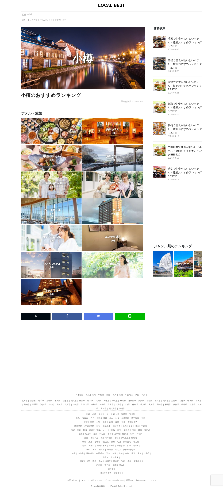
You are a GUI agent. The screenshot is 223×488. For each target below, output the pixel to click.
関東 (94, 395)
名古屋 (136, 442)
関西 (121, 395)
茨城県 (82, 401)
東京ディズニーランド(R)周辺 (102, 430)
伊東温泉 (125, 438)
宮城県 (49, 401)
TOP (24, 14)
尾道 (133, 453)
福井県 (166, 401)
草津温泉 (78, 426)
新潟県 (141, 401)
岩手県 (41, 401)
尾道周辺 (117, 473)
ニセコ (108, 414)
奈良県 (76, 404)
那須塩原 (106, 426)
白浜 (121, 453)
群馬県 (98, 401)
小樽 (94, 414)
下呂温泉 (105, 442)
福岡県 (168, 404)
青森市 (85, 418)
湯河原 (147, 430)
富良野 (132, 414)
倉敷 (127, 453)
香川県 (143, 404)
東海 (115, 395)
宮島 (139, 453)
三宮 (108, 453)
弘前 (78, 418)
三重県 (35, 404)
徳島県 (135, 404)
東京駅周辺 (132, 422)
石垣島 (99, 465)
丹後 (84, 445)
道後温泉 (114, 457)
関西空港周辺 (129, 449)
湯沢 (81, 434)
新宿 (111, 422)
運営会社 (130, 480)
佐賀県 (176, 404)
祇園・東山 (101, 445)
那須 (137, 426)
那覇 (115, 465)
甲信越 (101, 395)
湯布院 (116, 461)
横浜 (134, 430)
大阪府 (59, 404)
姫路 (114, 453)
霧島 (129, 461)
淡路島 (81, 453)
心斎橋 (110, 449)
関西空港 (111, 469)
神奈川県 (132, 401)
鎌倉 (140, 430)
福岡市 (108, 461)
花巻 (99, 418)
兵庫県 (68, 404)
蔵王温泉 (135, 418)
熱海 (86, 438)
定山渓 (116, 414)
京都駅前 (121, 445)
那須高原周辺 (105, 473)
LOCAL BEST (111, 5)
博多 (94, 461)
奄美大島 (137, 461)
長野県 (182, 401)
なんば (118, 449)
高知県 (160, 404)
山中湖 (117, 434)
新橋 (104, 422)
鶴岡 (143, 418)
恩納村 (122, 465)
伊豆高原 (94, 438)
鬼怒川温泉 (127, 426)
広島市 (147, 453)
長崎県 (184, 404)
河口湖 (102, 434)
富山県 (149, 401)
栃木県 (90, 401)
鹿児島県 (113, 408)
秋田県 (57, 401)
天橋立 (91, 445)
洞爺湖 (124, 414)
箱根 (119, 430)
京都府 (51, 404)
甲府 (110, 434)
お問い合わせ (73, 480)
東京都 (123, 401)
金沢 (95, 434)
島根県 (102, 404)
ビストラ (152, 480)
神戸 (73, 453)
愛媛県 (151, 404)
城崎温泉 (90, 453)
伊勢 (97, 442)
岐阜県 (190, 401)
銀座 (86, 422)
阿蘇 (82, 461)
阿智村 (139, 434)
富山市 (88, 434)
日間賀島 (127, 442)
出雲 (88, 461)
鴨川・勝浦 (82, 430)
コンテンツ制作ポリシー (91, 480)
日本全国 (79, 395)
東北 (88, 395)
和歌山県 (85, 404)
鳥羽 (84, 442)
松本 (132, 434)
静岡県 (198, 401)
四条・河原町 (133, 445)
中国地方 (129, 395)
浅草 (117, 422)
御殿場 (134, 438)
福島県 (74, 401)
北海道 (25, 401)
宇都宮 (144, 426)
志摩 (90, 442)
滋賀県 (43, 404)
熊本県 (192, 404)
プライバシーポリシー (114, 480)
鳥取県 (94, 404)
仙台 (111, 418)
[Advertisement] (82, 349)
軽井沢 (125, 434)
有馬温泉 (100, 453)
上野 (98, 422)
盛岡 (105, 418)
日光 (98, 426)
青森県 (33, 401)
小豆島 (105, 457)
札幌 (88, 414)
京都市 (112, 445)
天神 (100, 461)
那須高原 (116, 426)
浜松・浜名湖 (106, 438)
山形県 (65, 401)
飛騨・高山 (116, 442)
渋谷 (92, 422)
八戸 (92, 418)
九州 (143, 395)
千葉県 (115, 401)
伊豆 (116, 438)
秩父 (73, 430)
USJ (88, 449)
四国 (137, 395)
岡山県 (110, 404)
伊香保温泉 (89, 426)
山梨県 (174, 401)
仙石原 (126, 430)
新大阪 (102, 449)
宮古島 (107, 465)
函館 (100, 414)
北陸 (108, 395)
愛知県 (27, 404)
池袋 (123, 422)
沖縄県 (122, 408)
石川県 (157, 401)
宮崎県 (103, 408)
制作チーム (141, 480)
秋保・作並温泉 (122, 418)
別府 (123, 461)
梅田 (94, 449)
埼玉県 (106, 401)
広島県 (119, 404)
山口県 (127, 404)
